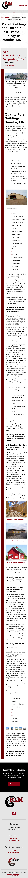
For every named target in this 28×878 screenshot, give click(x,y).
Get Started (14, 784)
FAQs (14, 850)
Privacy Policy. (16, 874)
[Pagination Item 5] (20, 92)
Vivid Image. (14, 875)
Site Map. (9, 874)
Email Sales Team (14, 841)
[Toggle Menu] (14, 11)
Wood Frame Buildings (16, 519)
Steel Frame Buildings (16, 541)
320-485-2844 (22, 5)
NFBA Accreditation (14, 852)
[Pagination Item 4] (18, 92)
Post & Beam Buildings (16, 562)
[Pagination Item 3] (16, 92)
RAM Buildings (7, 5)
